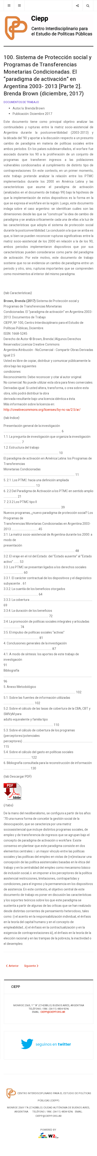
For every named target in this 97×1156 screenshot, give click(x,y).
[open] (9, 5)
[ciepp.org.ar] (48, 27)
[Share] (77, 5)
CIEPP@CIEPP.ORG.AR (52, 1012)
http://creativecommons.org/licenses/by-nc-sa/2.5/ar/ (42, 409)
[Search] (88, 5)
